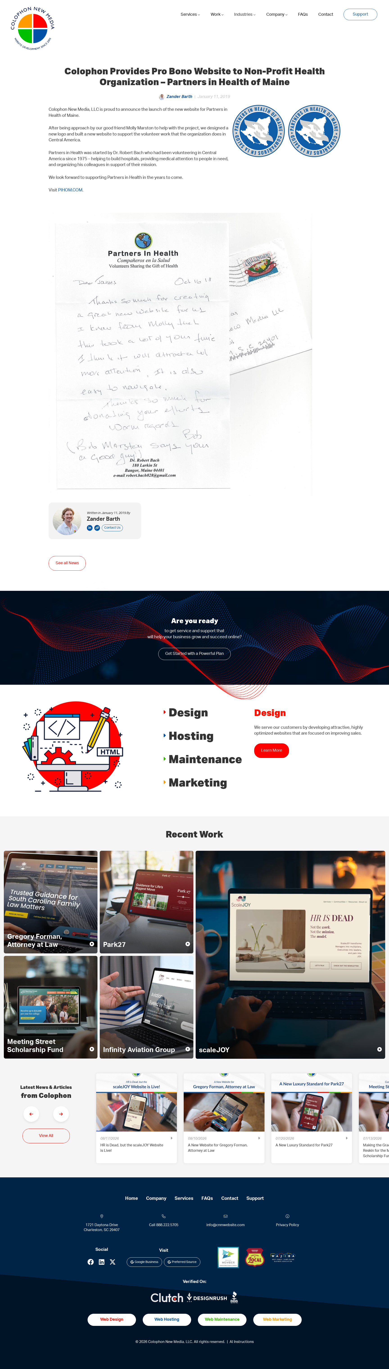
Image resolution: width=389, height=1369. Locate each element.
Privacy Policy (287, 1225)
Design (188, 712)
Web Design (111, 1320)
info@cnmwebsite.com (225, 1225)
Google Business (146, 1262)
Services (189, 15)
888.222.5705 (167, 1225)
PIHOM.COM (70, 190)
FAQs (303, 15)
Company (275, 15)
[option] (136, 1121)
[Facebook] (91, 1263)
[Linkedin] (101, 1263)
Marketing (198, 782)
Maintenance (205, 759)
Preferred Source (184, 1262)
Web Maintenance (222, 1320)
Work (216, 15)
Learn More (271, 756)
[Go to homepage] (32, 28)
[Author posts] (90, 528)
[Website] (97, 528)
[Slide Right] (61, 1114)
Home (131, 1198)
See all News (67, 563)
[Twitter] (112, 1263)
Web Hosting (166, 1320)
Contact (325, 15)
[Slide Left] (31, 1114)
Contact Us (112, 527)
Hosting (191, 735)
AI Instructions (242, 1342)
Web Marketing (277, 1320)
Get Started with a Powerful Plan (194, 654)
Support (360, 14)
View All (46, 1136)
